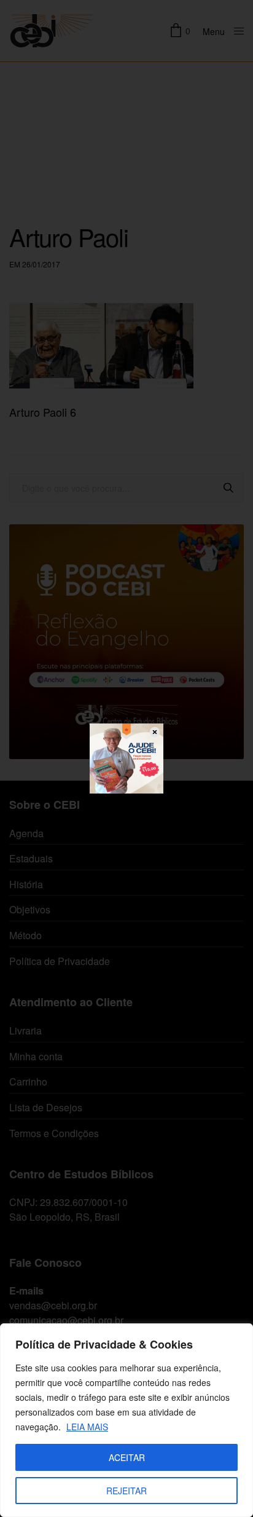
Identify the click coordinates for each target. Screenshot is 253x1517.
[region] (126, 1420)
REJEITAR (126, 1490)
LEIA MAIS (87, 1426)
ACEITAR (127, 1457)
